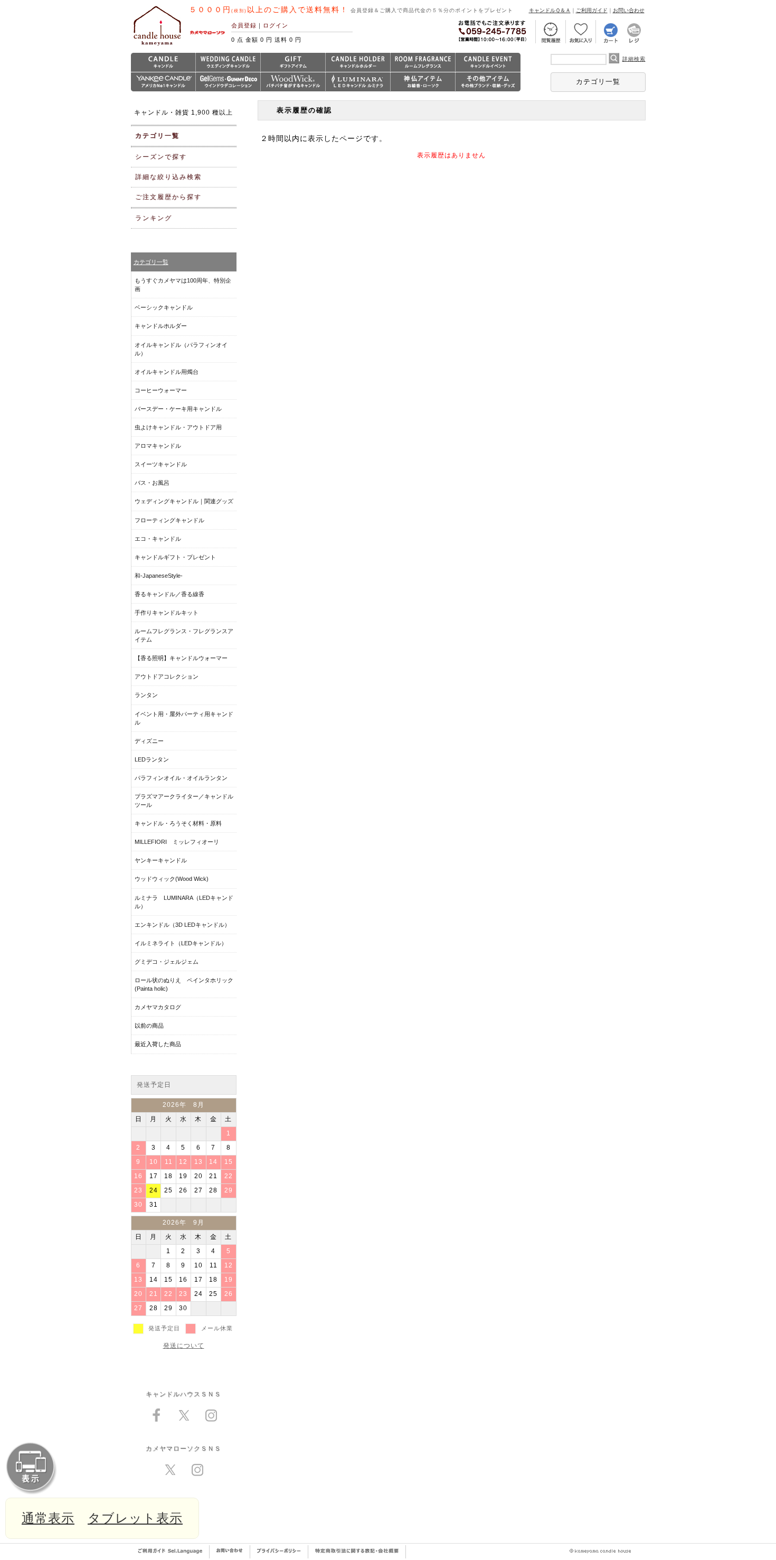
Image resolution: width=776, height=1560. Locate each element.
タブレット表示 (135, 1518)
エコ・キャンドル (158, 538)
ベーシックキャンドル (164, 307)
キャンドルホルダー (161, 326)
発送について (183, 1345)
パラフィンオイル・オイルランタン (181, 778)
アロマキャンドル (158, 446)
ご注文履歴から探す (168, 197)
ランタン (146, 695)
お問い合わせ (629, 10)
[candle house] (157, 45)
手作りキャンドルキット (166, 612)
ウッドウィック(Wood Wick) (172, 879)
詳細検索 (634, 59)
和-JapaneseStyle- (159, 575)
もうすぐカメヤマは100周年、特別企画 (183, 284)
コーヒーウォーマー (161, 390)
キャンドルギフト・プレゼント (175, 557)
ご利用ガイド (592, 10)
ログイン (275, 25)
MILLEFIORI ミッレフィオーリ (177, 842)
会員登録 (244, 25)
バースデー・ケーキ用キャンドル (178, 409)
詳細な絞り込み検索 (168, 177)
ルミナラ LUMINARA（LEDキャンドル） (184, 902)
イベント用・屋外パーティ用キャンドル (184, 718)
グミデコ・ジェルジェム (166, 961)
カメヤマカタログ (158, 1007)
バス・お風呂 (152, 483)
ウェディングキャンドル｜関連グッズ (184, 501)
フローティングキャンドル (169, 520)
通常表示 (48, 1518)
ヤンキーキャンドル (161, 860)
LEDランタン (152, 759)
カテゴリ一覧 (598, 82)
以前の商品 (149, 1025)
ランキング (153, 218)
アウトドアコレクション (166, 676)
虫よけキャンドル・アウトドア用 (178, 427)
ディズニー (149, 741)
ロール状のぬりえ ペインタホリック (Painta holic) (184, 984)
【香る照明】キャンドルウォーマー (181, 658)
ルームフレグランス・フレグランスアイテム (184, 635)
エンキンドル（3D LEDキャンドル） (182, 925)
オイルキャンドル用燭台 (166, 372)
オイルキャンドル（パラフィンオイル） (181, 349)
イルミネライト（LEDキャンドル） (181, 943)
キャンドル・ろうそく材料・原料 (178, 823)
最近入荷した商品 (158, 1044)
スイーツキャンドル (161, 464)
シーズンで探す (161, 157)
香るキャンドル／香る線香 (169, 594)
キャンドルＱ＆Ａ (550, 10)
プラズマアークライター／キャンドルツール (184, 800)
